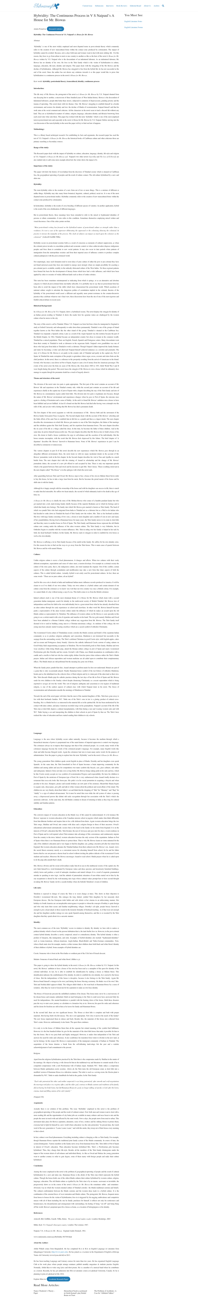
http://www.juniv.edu (59, 1252)
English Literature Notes (133, 21)
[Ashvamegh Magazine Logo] (46, 5)
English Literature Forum (133, 27)
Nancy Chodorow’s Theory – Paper (44, 1292)
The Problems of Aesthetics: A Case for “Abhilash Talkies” (105, 1292)
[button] (163, 5)
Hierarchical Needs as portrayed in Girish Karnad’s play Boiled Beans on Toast (75, 1293)
